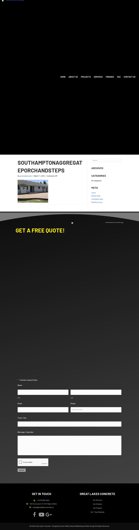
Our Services (97, 500)
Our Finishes (97, 504)
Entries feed (95, 196)
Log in (93, 193)
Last (72, 398)
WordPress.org (96, 202)
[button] (34, 514)
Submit (21, 470)
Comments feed (97, 199)
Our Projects (97, 508)
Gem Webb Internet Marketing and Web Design (78, 526)
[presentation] (33, 462)
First (19, 398)
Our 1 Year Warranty (97, 512)
